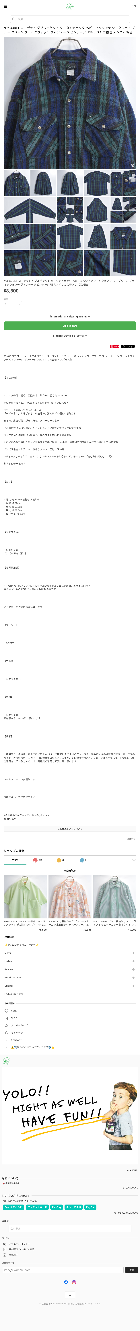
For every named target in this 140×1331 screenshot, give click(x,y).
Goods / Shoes (13, 977)
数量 (6, 299)
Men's (8, 953)
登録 (132, 1270)
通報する (131, 839)
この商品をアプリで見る (70, 829)
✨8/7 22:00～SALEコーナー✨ (22, 944)
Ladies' (9, 961)
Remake (9, 969)
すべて (15, 860)
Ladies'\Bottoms (14, 994)
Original (9, 985)
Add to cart (70, 325)
